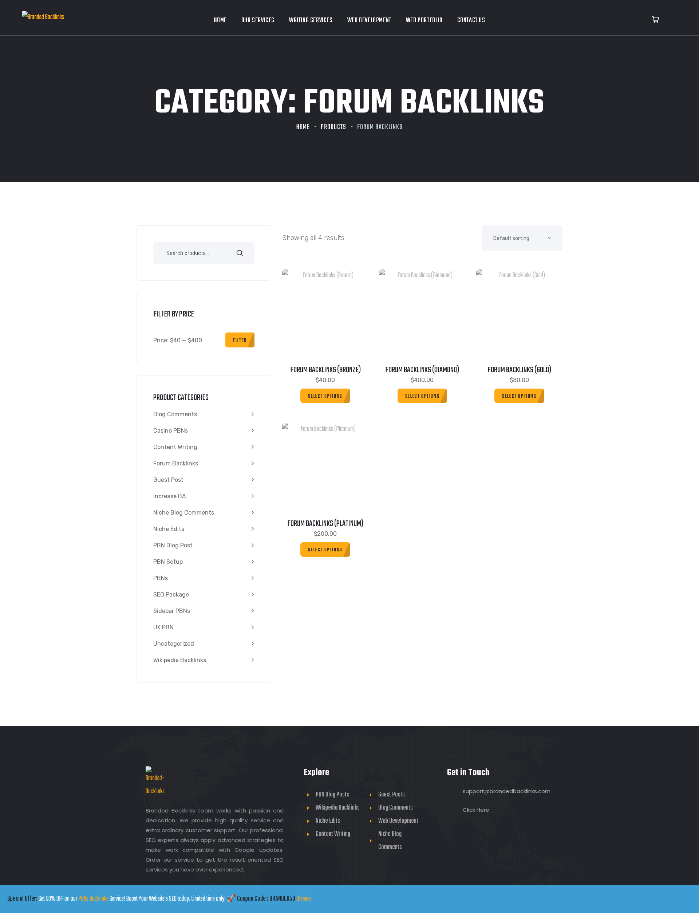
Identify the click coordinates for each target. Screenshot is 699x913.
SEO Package (171, 594)
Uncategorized (173, 643)
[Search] (240, 254)
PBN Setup (168, 561)
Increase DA (169, 496)
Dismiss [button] (304, 899)
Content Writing (175, 447)
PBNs (160, 578)
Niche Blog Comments (183, 512)
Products (333, 127)
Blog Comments (175, 414)
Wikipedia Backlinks (179, 660)
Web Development (369, 20)
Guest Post (168, 479)
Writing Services (311, 20)
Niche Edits (168, 529)
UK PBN (163, 627)
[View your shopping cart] (655, 20)
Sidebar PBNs (171, 610)
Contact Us (471, 20)
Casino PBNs (170, 430)
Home (220, 20)
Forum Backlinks (175, 463)
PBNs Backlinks (93, 899)
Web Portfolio (424, 20)
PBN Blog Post (173, 545)
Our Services (258, 20)
